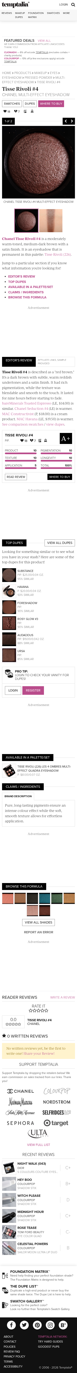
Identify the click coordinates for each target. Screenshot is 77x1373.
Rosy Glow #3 (27, 619)
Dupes (30, 103)
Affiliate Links (47, 360)
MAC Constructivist (18, 413)
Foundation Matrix (36, 15)
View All (44, 41)
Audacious (25, 635)
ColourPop (11, 58)
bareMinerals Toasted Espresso (26, 403)
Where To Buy (59, 477)
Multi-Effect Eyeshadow (44, 94)
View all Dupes (59, 543)
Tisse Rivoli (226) (58, 254)
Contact (10, 1341)
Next (72, 121)
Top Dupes (17, 282)
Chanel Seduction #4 (31, 408)
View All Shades (38, 922)
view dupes (55, 424)
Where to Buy (51, 103)
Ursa (21, 651)
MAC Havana (27, 418)
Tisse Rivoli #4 (20, 88)
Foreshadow (27, 603)
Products (22, 73)
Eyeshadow (12, 78)
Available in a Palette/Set (30, 287)
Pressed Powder (38, 78)
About (8, 1336)
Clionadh (10, 52)
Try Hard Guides (50, 1341)
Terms (8, 1361)
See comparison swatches (22, 424)
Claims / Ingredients (26, 292)
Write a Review (62, 997)
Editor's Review (21, 277)
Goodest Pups (48, 1346)
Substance (25, 571)
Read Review (16, 477)
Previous (66, 121)
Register (33, 690)
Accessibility (13, 1366)
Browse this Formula (27, 297)
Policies (9, 1346)
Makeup (40, 73)
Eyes (53, 73)
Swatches (53, 13)
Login (63, 4)
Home (6, 73)
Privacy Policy (14, 1356)
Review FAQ (12, 1351)
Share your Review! (38, 1053)
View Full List (38, 1145)
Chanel (9, 94)
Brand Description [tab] (18, 796)
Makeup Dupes (20, 15)
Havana (23, 587)
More (66, 13)
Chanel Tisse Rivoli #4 (21, 238)
